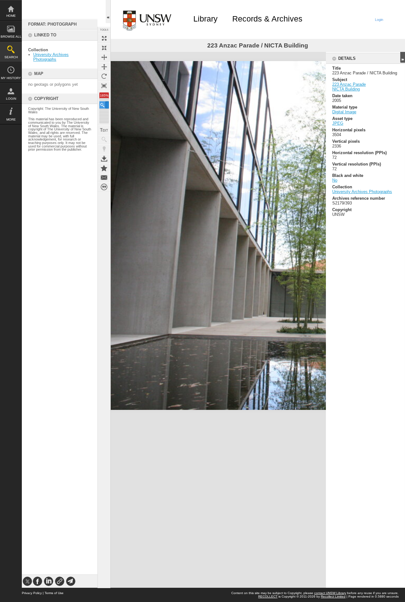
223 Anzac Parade (349, 84)
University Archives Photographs (51, 57)
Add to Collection (104, 168)
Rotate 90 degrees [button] (104, 76)
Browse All (11, 36)
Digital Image (344, 112)
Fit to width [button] (104, 57)
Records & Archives (267, 18)
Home (11, 15)
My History (11, 78)
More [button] (11, 119)
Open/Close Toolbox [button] (108, 11)
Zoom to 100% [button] (104, 86)
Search (11, 57)
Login (11, 98)
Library (205, 18)
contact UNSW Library (330, 593)
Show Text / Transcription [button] (104, 130)
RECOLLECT (267, 596)
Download (104, 158)
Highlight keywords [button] (104, 149)
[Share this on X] (27, 581)
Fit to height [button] (104, 67)
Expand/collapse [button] (402, 57)
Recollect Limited (333, 596)
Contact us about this (104, 177)
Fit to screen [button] (104, 48)
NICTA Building (346, 89)
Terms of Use (54, 593)
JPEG (337, 123)
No (334, 180)
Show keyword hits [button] (104, 139)
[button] (104, 105)
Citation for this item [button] (104, 187)
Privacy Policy (32, 593)
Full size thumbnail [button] (104, 38)
